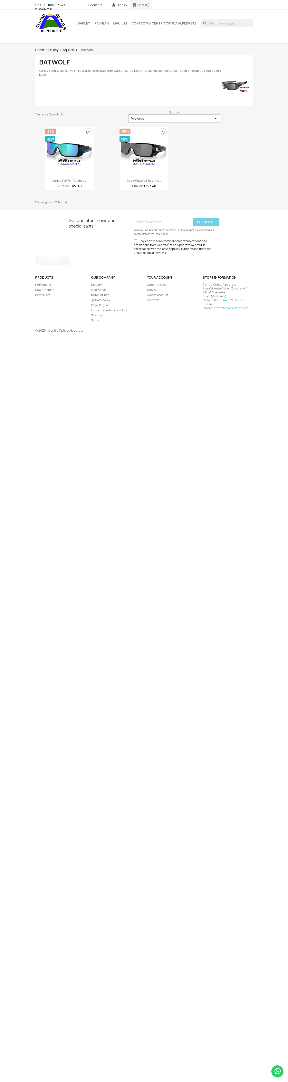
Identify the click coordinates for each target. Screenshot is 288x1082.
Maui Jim (120, 23)
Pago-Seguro (100, 305)
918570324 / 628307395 (50, 7)
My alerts (153, 300)
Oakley (83, 23)
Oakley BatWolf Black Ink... (144, 180)
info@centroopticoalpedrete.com (225, 308)
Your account (159, 277)
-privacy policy (100, 300)
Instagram (57, 261)
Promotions (43, 285)
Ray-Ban (101, 23)
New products (44, 290)
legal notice (99, 290)
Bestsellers (43, 295)
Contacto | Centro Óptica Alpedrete (163, 23)
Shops (95, 320)
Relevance (174, 118)
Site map (97, 315)
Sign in (151, 290)
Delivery (96, 285)
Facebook (39, 261)
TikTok (65, 261)
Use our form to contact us (109, 310)
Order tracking (157, 285)
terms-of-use (100, 295)
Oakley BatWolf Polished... (69, 180)
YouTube (48, 261)
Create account (157, 295)
